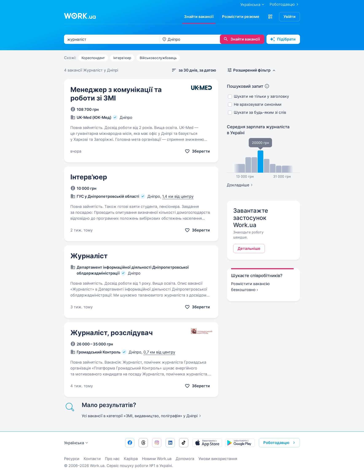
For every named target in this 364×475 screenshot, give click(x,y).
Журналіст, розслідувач (111, 333)
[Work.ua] (80, 16)
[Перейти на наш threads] (143, 442)
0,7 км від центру (159, 352)
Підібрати (286, 39)
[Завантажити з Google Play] (240, 442)
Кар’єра (131, 458)
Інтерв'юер (122, 58)
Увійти (290, 16)
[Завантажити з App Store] (207, 442)
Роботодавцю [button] (276, 442)
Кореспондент (93, 58)
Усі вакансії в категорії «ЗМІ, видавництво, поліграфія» (140, 416)
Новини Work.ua (156, 458)
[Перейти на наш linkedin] (170, 442)
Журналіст (89, 256)
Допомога (185, 458)
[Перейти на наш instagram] (156, 442)
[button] (270, 16)
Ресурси (71, 458)
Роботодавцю (282, 4)
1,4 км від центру (178, 196)
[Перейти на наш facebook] (129, 442)
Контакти (92, 458)
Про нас (112, 458)
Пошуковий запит (245, 86)
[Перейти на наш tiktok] (183, 442)
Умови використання (217, 458)
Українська (74, 443)
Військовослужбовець (158, 58)
